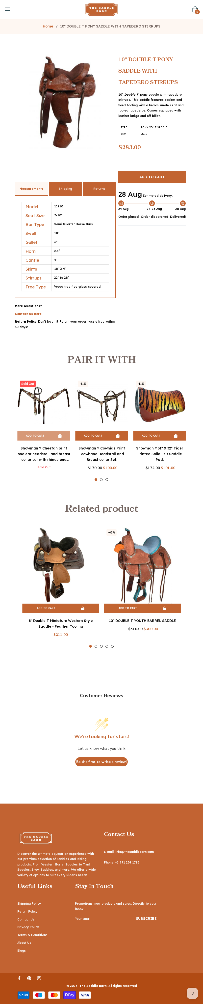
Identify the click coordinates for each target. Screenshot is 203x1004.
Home (48, 26)
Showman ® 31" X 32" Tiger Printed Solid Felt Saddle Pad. (159, 454)
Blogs (21, 950)
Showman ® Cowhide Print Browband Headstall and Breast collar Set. (101, 454)
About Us (24, 943)
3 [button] (106, 479)
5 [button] (112, 646)
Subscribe (146, 918)
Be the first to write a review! (101, 761)
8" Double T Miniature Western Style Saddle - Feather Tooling (61, 623)
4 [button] (106, 646)
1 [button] (96, 479)
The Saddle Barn (93, 986)
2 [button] (101, 479)
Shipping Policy (29, 903)
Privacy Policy (28, 927)
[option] (44, 429)
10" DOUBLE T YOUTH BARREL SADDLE (142, 620)
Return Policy (27, 911)
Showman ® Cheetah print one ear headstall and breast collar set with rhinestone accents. (44, 454)
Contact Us (25, 919)
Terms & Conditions (32, 935)
